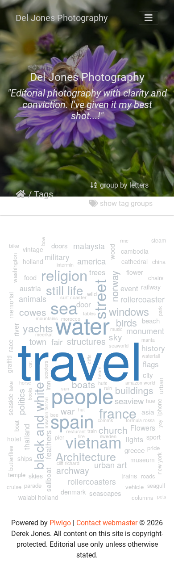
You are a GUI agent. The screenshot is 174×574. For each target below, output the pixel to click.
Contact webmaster (106, 523)
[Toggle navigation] (148, 18)
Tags (43, 194)
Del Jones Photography (62, 18)
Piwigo (60, 523)
